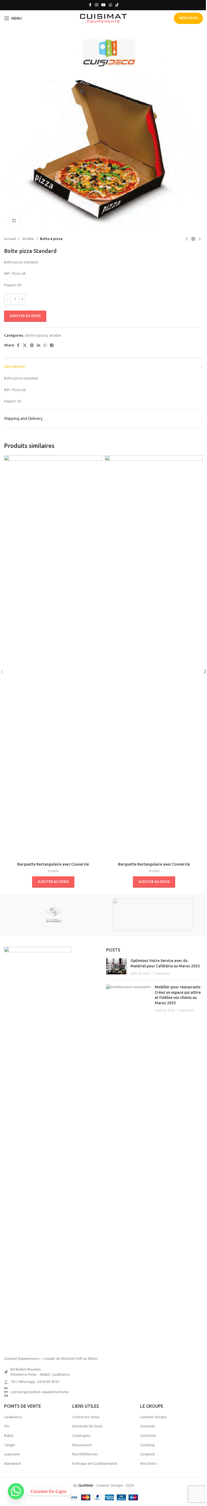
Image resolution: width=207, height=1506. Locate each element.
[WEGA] (153, 914)
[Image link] (37, 1149)
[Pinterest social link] (31, 346)
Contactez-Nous (85, 1417)
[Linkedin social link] (38, 346)
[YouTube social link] (103, 5)
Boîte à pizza (51, 239)
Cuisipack (147, 1454)
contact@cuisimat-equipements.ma (39, 1392)
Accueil (10, 239)
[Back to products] (193, 239)
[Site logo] (104, 18)
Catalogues (81, 1436)
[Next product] (199, 239)
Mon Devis (188, 18)
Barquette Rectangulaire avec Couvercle (53, 864)
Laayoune (12, 1454)
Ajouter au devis (25, 316)
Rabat (9, 1436)
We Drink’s (148, 1464)
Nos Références (85, 1454)
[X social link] (24, 346)
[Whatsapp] (16, 1491)
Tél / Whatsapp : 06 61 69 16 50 (35, 1382)
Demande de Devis (87, 1426)
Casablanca (13, 1417)
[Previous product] (187, 239)
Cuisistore (148, 1436)
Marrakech (12, 1464)
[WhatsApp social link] (110, 5)
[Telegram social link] (51, 346)
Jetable (28, 239)
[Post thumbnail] (116, 967)
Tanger (9, 1445)
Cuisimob (147, 1426)
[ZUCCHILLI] (54, 914)
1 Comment (161, 974)
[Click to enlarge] (14, 220)
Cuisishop (147, 1445)
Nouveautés (82, 1445)
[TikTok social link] (117, 5)
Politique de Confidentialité (94, 1464)
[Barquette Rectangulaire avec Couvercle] (53, 657)
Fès (6, 1426)
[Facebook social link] (90, 5)
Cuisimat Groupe (153, 1417)
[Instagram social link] (96, 5)
